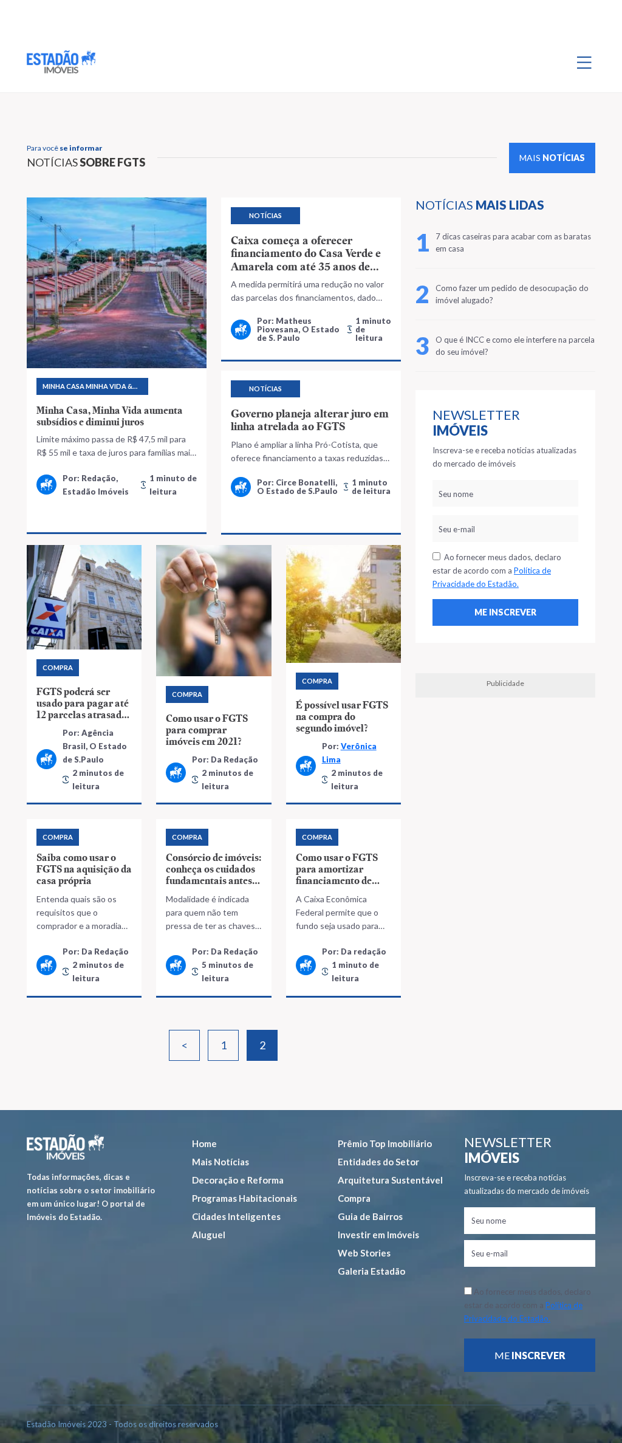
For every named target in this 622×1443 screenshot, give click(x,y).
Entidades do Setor (378, 1161)
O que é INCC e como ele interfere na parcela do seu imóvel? (515, 346)
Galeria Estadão (371, 1271)
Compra (354, 1198)
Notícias (265, 215)
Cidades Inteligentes (236, 1216)
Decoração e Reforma (238, 1179)
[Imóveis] (65, 1147)
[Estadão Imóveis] (61, 62)
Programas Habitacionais (244, 1198)
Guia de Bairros (370, 1216)
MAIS (552, 158)
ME (530, 1355)
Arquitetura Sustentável (390, 1179)
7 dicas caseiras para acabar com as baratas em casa (513, 242)
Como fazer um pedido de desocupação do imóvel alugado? (512, 294)
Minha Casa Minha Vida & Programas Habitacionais (91, 388)
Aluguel (208, 1234)
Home (204, 1143)
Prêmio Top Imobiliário (385, 1143)
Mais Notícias (220, 1161)
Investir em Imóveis (378, 1234)
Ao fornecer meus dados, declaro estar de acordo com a (496, 570)
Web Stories (364, 1252)
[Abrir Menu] (584, 62)
